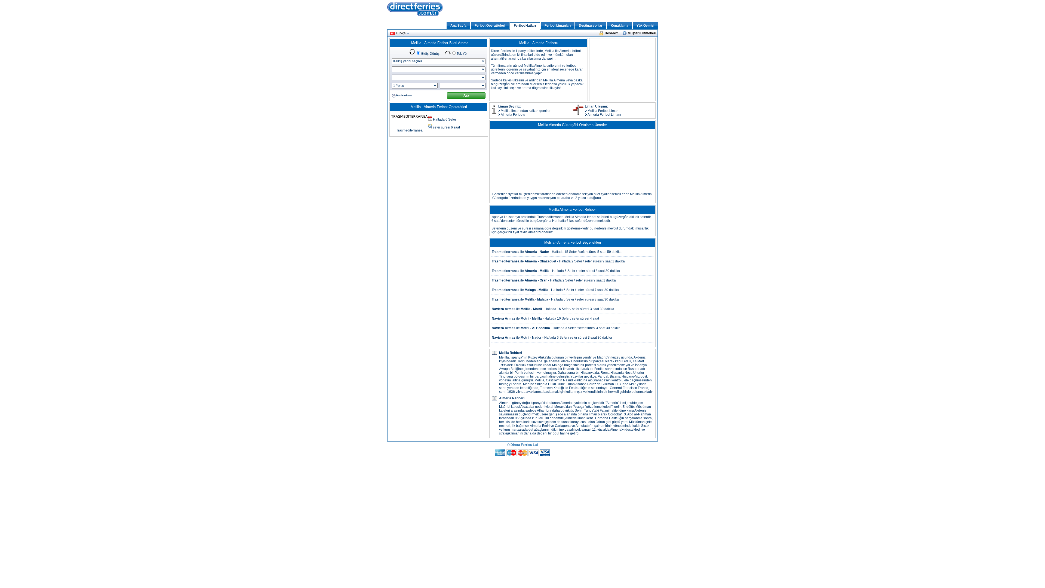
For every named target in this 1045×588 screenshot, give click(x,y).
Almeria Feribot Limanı (604, 115)
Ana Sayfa (458, 25)
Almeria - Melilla (537, 271)
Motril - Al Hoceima (535, 328)
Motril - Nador (531, 337)
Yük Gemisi (645, 25)
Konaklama (619, 25)
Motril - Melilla (531, 318)
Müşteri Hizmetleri (642, 33)
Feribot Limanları (558, 25)
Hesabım (612, 33)
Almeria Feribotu (513, 115)
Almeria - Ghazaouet (540, 261)
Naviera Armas (503, 309)
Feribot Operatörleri (490, 25)
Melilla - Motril (531, 309)
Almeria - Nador (537, 252)
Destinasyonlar (591, 25)
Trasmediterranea (409, 130)
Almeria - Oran (536, 280)
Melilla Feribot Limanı (603, 111)
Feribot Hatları (525, 25)
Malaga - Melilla (536, 290)
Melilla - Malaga (536, 299)
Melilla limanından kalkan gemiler (526, 111)
